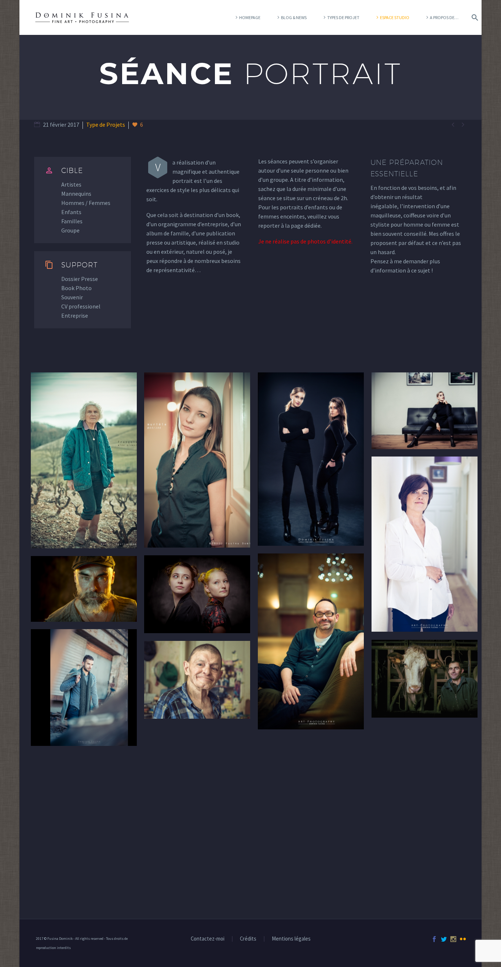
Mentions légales (291, 939)
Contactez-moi (207, 939)
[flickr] (463, 939)
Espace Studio (394, 17)
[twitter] (444, 939)
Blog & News (294, 17)
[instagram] (453, 939)
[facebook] (434, 939)
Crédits (248, 939)
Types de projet (343, 17)
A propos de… (444, 17)
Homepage (249, 17)
